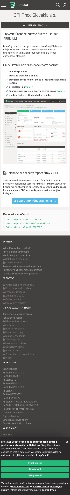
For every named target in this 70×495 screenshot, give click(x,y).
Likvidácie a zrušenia (16, 343)
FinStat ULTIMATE (12, 376)
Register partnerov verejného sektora (22, 266)
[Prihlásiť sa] (66, 5)
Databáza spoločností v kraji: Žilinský (23, 219)
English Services (11, 416)
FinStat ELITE (9, 379)
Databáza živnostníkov (17, 259)
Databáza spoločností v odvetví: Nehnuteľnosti (28, 223)
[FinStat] (19, 7)
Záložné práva (12, 339)
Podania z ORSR (13, 350)
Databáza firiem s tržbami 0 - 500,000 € (24, 227)
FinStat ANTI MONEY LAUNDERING (20, 401)
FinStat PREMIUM (12, 383)
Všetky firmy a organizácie (16, 255)
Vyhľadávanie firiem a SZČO (17, 248)
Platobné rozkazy (14, 332)
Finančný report (35, 25)
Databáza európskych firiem (17, 423)
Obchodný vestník (14, 347)
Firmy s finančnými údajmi (16, 251)
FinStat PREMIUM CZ (13, 372)
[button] (58, 5)
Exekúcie (9, 325)
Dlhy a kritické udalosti (16, 321)
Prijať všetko (35, 463)
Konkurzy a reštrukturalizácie (18, 314)
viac (27, 87)
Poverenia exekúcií (15, 328)
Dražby (9, 357)
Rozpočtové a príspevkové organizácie (22, 270)
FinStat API (8, 391)
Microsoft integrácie (13, 412)
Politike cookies (20, 486)
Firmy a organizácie (15, 292)
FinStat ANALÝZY (11, 398)
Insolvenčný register (15, 303)
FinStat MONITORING (13, 387)
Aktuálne (7, 434)
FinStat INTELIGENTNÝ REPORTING (20, 405)
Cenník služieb (10, 369)
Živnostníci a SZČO (15, 295)
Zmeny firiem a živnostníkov (19, 354)
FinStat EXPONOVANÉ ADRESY (18, 409)
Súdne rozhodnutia (15, 336)
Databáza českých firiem (15, 420)
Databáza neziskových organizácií (20, 273)
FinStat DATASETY (12, 394)
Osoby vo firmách (14, 262)
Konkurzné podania (12, 317)
